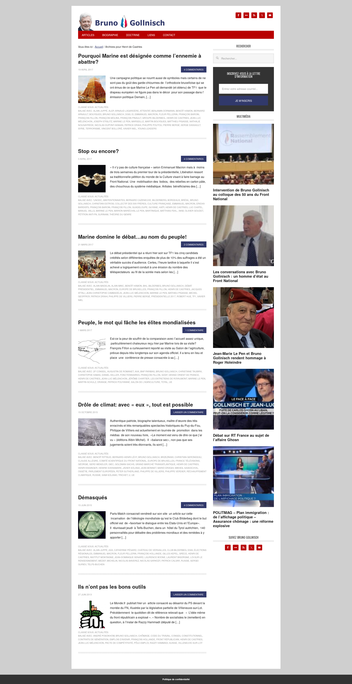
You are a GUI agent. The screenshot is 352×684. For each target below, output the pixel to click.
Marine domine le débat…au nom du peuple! (132, 236)
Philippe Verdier (175, 471)
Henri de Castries (178, 117)
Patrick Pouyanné (119, 381)
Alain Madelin (101, 285)
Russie (96, 474)
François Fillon (88, 117)
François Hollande (150, 553)
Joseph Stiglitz (103, 121)
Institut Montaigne (101, 557)
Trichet (123, 474)
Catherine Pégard (125, 549)
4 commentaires (193, 69)
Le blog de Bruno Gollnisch (125, 21)
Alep (111, 110)
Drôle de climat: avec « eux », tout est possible (135, 404)
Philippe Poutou (152, 124)
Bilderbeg (154, 285)
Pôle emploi (141, 642)
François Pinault (130, 117)
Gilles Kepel (170, 553)
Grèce (183, 553)
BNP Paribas (147, 371)
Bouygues (95, 114)
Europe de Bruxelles (132, 289)
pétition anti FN (87, 214)
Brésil (185, 200)
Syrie (81, 128)
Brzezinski (167, 457)
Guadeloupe (140, 207)
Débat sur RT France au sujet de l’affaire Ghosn (241, 437)
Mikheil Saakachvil (186, 467)
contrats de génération (93, 639)
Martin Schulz (87, 381)
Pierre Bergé (171, 124)
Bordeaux (174, 200)
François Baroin (189, 114)
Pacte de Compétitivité (119, 642)
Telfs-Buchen (95, 564)
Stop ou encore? (98, 151)
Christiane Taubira (190, 371)
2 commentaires (193, 244)
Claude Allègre (88, 460)
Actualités (101, 107)
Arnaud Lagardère (127, 110)
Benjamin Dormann (163, 110)
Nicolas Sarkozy (150, 560)
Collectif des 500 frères (130, 203)
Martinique (152, 210)
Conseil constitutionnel (186, 635)
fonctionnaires (130, 374)
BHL (145, 285)
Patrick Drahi (132, 124)
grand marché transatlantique (155, 464)
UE (170, 381)
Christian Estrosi (103, 203)
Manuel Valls (86, 210)
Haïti (161, 207)
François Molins (109, 117)
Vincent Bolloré (111, 128)
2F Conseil (99, 371)
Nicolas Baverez (129, 560)
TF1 (194, 296)
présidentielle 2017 (163, 296)
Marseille (137, 121)
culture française (159, 203)
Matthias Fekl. (169, 210)
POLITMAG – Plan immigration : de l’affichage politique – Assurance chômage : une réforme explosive (243, 519)
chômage (144, 635)
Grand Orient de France (184, 374)
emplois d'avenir (120, 639)
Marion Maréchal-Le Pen (129, 210)
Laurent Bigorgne (177, 557)
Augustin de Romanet (120, 371)
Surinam (103, 214)
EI (133, 114)
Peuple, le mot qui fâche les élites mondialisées (137, 322)
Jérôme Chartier (138, 378)
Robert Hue (184, 296)
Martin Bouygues (155, 121)
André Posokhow (104, 635)
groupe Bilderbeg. (154, 117)
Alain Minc (117, 285)
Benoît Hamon (184, 110)
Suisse (173, 642)
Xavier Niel (130, 128)
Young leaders (147, 128)
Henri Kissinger (88, 467)
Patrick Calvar (171, 560)
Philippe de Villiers (121, 296)
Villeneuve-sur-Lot (190, 642)
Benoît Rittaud (102, 457)
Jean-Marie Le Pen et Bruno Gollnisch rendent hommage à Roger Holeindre (239, 358)
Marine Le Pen (121, 121)
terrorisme (93, 128)
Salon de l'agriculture (145, 381)
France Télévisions (188, 460)
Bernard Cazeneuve (138, 200)
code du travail (160, 635)
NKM (181, 210)
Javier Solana (131, 467)
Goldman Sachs (124, 464)
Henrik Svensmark (110, 467)
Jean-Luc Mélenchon (136, 292)
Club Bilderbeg (176, 549)
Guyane (153, 207)
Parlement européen (102, 471)
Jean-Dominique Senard (129, 557)
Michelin (112, 560)
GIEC (111, 464)
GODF (165, 374)
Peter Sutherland (127, 471)
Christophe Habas (89, 374)
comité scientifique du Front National (123, 460)
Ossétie (82, 471)
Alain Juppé (100, 110)
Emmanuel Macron (146, 114)
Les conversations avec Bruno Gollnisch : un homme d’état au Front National (240, 276)
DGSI (128, 114)
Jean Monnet (148, 467)
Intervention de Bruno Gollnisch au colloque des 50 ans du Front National (241, 194)
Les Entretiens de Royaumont (169, 378)
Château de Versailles (152, 549)
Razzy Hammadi (159, 642)
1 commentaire (194, 330)
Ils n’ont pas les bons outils (112, 586)
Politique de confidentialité (176, 679)
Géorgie (83, 464)
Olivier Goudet (194, 210)
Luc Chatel (196, 207)
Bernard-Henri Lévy (124, 457)
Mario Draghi (165, 467)
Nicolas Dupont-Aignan (109, 124)
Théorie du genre (120, 214)
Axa (137, 371)
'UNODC (97, 200)
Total (164, 381)
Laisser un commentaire (188, 412)
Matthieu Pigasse (177, 121)
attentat (145, 110)
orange (102, 381)
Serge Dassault (190, 124)
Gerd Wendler (98, 464)
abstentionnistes (114, 200)
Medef (102, 560)
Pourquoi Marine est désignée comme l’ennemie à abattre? (139, 59)
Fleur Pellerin (168, 114)
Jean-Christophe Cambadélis (104, 292)
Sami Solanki (109, 474)
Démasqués (92, 497)
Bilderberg (159, 200)
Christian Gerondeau (188, 457)
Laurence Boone (155, 557)
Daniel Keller (110, 374)
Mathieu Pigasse (178, 292)
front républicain (167, 639)
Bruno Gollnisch (113, 114)
